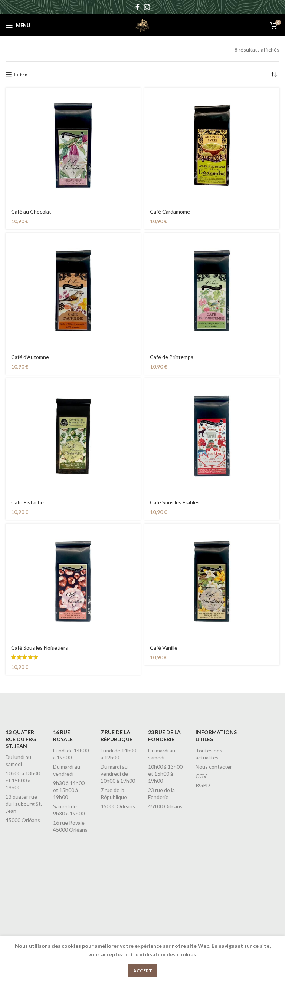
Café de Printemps (171, 357)
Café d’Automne (30, 357)
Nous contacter (214, 766)
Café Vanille (163, 647)
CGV (201, 776)
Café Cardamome (170, 211)
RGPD (203, 785)
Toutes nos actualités (209, 754)
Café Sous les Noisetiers (39, 647)
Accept (142, 970)
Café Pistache (27, 502)
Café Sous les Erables (175, 502)
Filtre (20, 74)
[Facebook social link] (137, 7)
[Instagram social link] (147, 7)
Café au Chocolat (31, 211)
